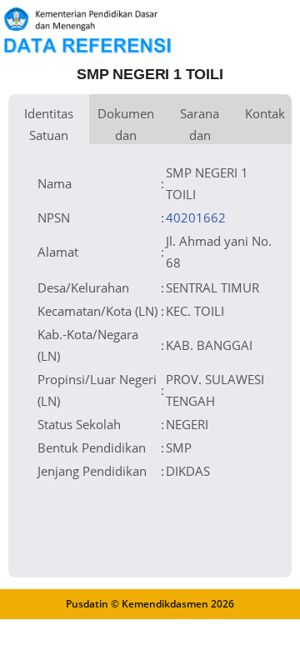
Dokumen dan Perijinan (126, 124)
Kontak (265, 113)
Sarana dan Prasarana (199, 124)
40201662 (196, 217)
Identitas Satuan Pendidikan (49, 124)
